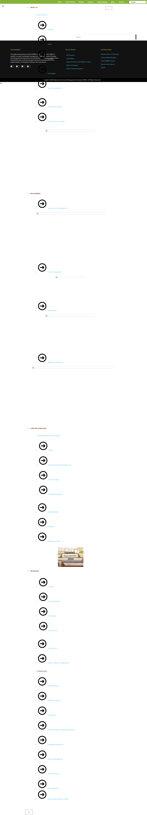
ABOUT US (34, 7)
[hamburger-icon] (109, 8)
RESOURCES (34, 571)
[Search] (135, 37)
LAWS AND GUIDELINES (38, 428)
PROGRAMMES (35, 193)
